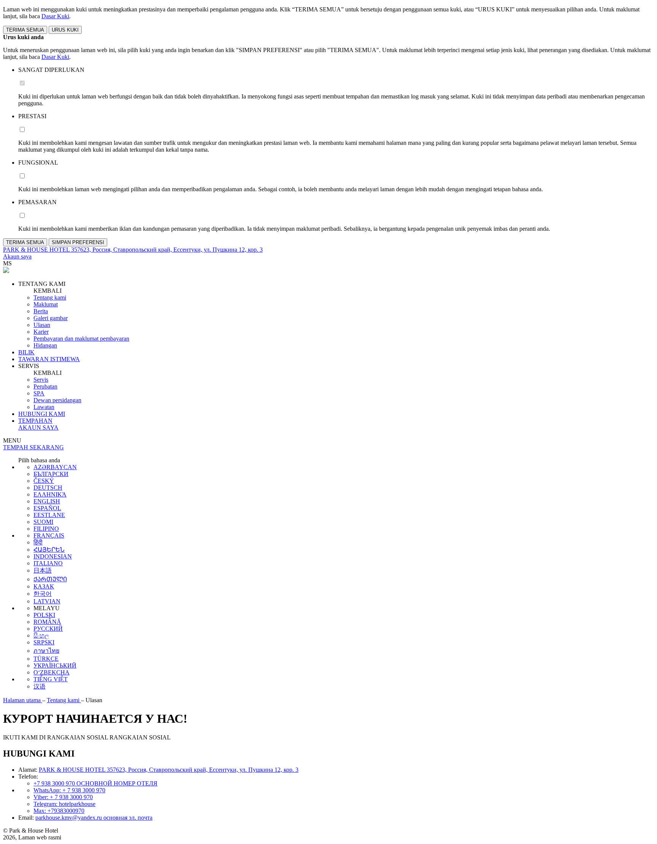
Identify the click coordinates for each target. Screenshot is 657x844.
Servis (40, 379)
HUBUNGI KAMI (41, 414)
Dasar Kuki (55, 16)
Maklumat (45, 304)
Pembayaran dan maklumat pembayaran (81, 338)
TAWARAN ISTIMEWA (49, 359)
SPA (38, 393)
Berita (40, 311)
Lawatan (43, 407)
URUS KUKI (65, 30)
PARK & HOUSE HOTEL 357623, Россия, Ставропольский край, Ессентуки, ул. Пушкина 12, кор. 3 (168, 769)
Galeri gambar (50, 318)
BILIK (26, 352)
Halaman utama (22, 700)
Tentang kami (49, 297)
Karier (41, 331)
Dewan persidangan (57, 400)
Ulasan (41, 325)
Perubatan (45, 386)
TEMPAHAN (35, 420)
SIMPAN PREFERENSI (78, 242)
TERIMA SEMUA (25, 30)
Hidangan (45, 345)
